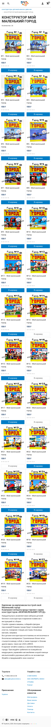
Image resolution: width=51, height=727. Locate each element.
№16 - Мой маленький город (36, 365)
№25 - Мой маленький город (36, 585)
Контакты (31, 712)
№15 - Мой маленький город (10, 365)
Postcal (29, 685)
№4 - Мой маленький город (36, 101)
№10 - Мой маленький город (36, 233)
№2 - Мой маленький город (36, 57)
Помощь (30, 709)
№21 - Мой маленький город (10, 453)
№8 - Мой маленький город (36, 189)
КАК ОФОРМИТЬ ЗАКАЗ (35, 679)
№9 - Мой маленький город (10, 233)
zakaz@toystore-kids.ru (12, 679)
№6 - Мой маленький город (36, 145)
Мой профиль (32, 697)
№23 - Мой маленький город (10, 497)
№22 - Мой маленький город (36, 453)
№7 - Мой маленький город (10, 189)
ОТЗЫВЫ (30, 682)
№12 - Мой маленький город (36, 277)
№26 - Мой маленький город (10, 541)
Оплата (30, 706)
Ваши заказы (32, 700)
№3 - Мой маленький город (10, 101)
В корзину (12, 70)
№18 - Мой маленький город (36, 541)
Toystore (5, 694)
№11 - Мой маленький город (10, 277)
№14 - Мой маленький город (36, 321)
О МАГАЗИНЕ (32, 676)
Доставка (31, 703)
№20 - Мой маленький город (36, 409)
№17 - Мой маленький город (10, 409)
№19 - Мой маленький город (10, 585)
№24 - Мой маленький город (36, 497)
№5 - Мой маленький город (10, 145)
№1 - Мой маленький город (10, 57)
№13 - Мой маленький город (10, 321)
